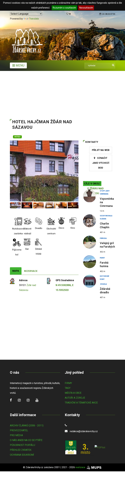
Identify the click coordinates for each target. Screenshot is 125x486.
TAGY (67, 388)
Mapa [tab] (15, 271)
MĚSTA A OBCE (73, 392)
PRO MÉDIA (16, 435)
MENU (19, 65)
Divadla (103, 284)
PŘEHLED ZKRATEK (20, 449)
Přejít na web (100, 150)
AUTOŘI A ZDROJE (75, 397)
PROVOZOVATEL (19, 430)
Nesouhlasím (86, 7)
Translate (34, 18)
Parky (102, 258)
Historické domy (104, 276)
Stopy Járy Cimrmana (104, 191)
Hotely (17, 137)
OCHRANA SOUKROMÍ (22, 454)
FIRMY (68, 383)
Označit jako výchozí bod (100, 163)
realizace (80, 467)
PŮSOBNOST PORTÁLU (22, 445)
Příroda (103, 238)
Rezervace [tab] (31, 271)
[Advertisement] (62, 93)
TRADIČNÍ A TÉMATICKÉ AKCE (81, 402)
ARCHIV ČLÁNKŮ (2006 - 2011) (26, 425)
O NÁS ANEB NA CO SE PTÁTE (26, 440)
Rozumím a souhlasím (64, 7)
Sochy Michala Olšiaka (106, 216)
